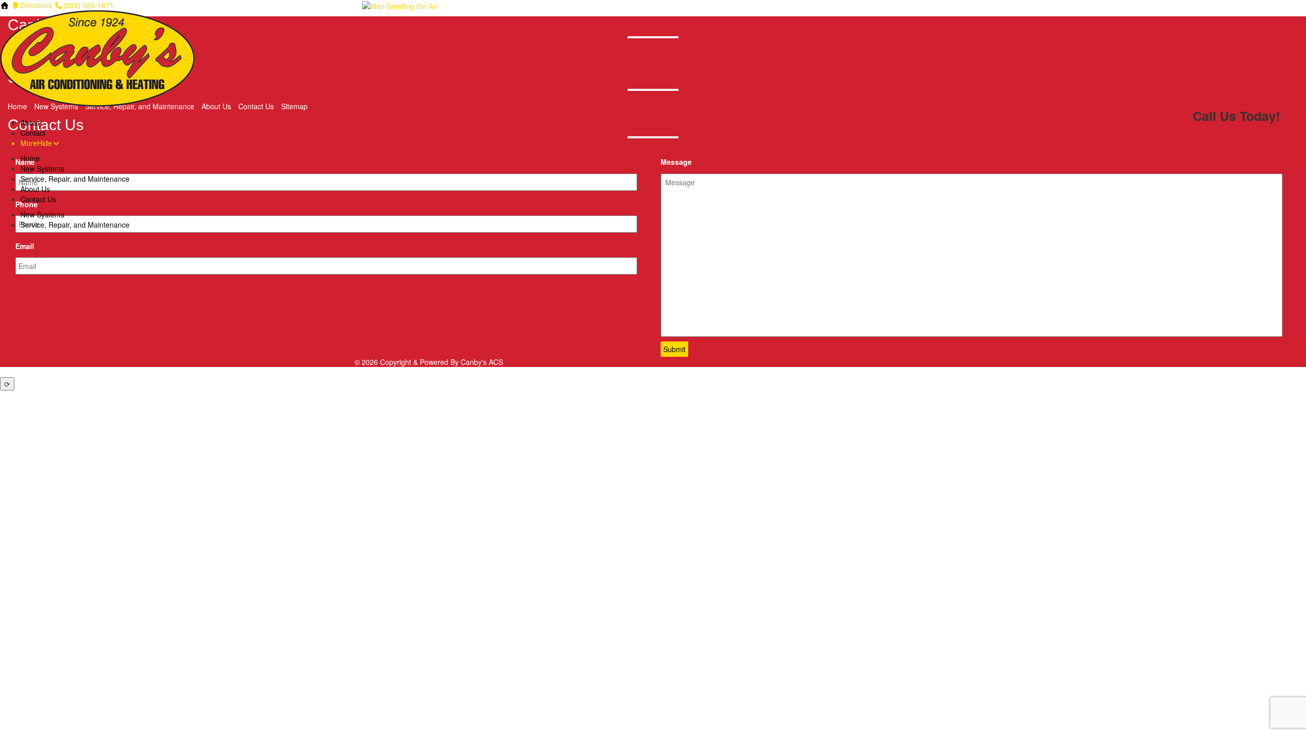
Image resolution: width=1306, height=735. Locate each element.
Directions (36, 5)
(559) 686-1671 (88, 5)
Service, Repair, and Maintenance (75, 179)
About (29, 122)
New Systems (42, 168)
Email (24, 246)
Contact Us (38, 199)
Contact (32, 133)
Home (30, 158)
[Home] (4, 5)
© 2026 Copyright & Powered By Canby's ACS (429, 362)
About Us (35, 189)
